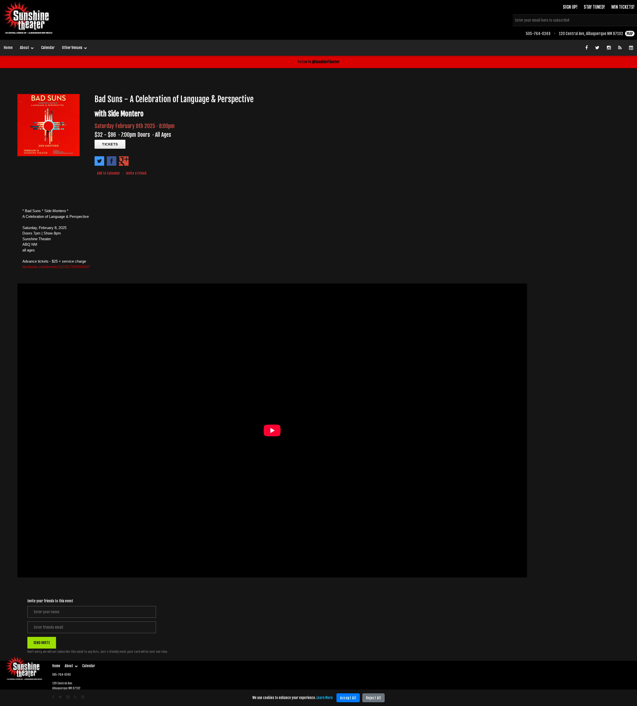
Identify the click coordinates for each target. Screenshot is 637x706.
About (24, 47)
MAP (630, 33)
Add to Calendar (108, 173)
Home (8, 47)
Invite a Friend (136, 173)
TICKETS (110, 144)
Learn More (325, 698)
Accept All (348, 698)
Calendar (47, 47)
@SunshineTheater (325, 62)
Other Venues (72, 47)
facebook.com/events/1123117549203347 (56, 267)
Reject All (373, 698)
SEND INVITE (41, 642)
